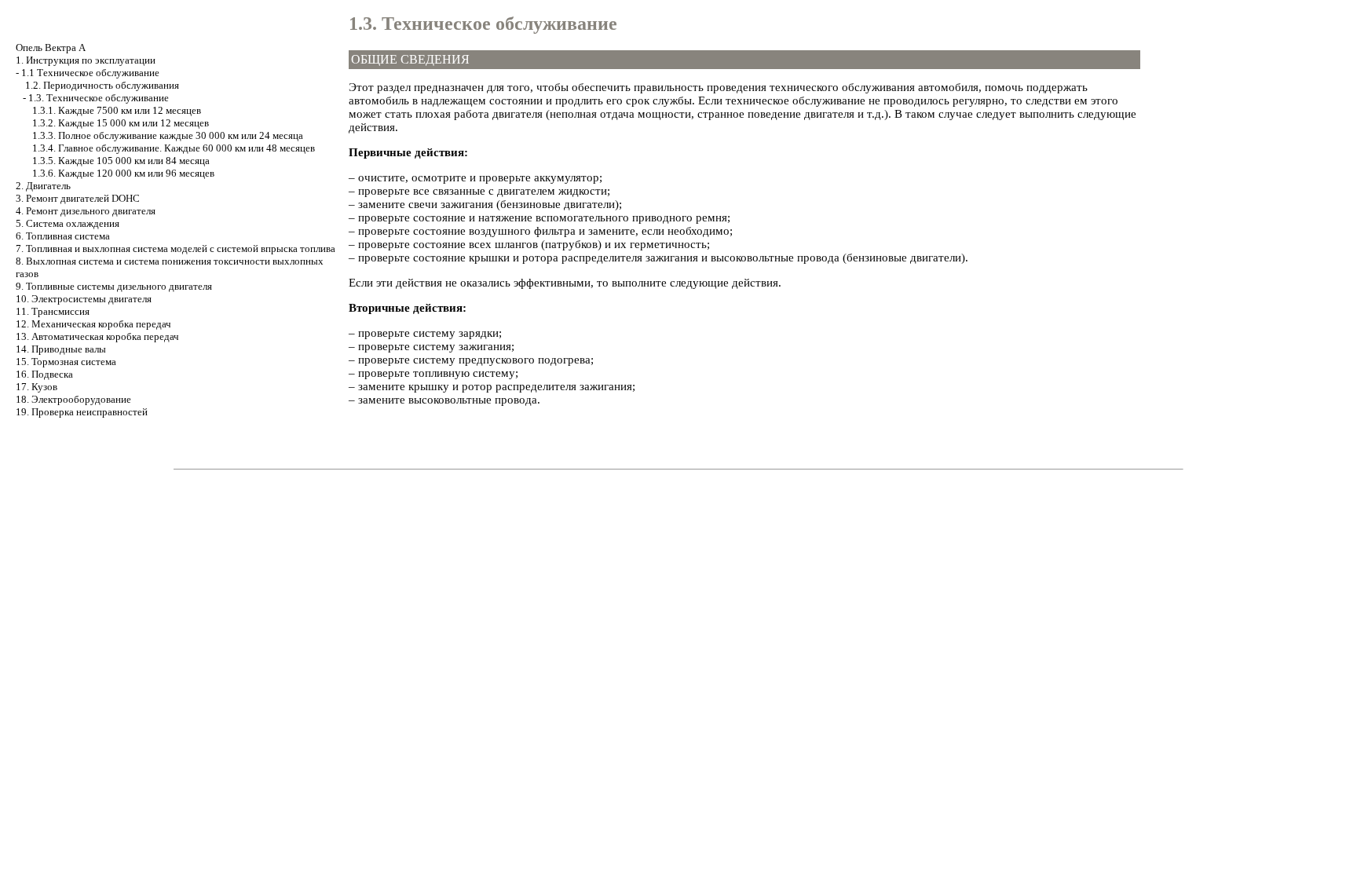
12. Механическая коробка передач (93, 324)
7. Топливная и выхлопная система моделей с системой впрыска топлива (175, 248)
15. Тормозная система (66, 361)
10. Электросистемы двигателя (84, 299)
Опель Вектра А (51, 47)
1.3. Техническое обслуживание (98, 98)
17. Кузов (36, 387)
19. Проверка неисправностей (82, 412)
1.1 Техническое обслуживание (90, 73)
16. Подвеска (44, 374)
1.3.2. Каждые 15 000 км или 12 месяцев (120, 123)
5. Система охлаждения (67, 223)
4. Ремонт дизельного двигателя (85, 211)
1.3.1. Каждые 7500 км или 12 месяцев (116, 110)
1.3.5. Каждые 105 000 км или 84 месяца (121, 160)
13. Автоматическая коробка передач (97, 336)
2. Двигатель (43, 186)
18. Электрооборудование (73, 399)
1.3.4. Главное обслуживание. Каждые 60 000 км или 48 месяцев (173, 148)
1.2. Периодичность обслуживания (102, 85)
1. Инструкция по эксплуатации (85, 60)
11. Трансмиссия (53, 311)
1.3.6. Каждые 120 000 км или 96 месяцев (123, 173)
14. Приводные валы (61, 349)
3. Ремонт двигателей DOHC (78, 198)
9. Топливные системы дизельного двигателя (114, 286)
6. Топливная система (63, 236)
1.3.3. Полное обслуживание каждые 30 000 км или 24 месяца (167, 135)
